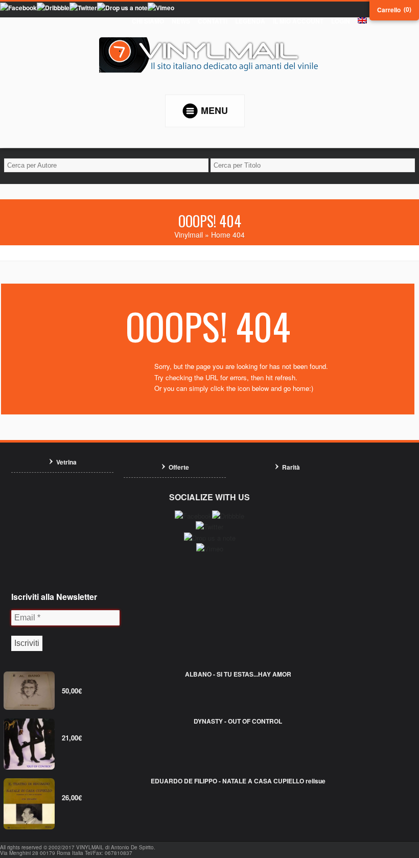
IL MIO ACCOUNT (298, 21)
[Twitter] (83, 7)
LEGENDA (250, 21)
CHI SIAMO (148, 21)
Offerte (179, 467)
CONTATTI (212, 21)
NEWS (181, 21)
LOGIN (340, 21)
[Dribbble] (53, 7)
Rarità (291, 467)
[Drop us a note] (122, 7)
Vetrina (66, 462)
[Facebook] (18, 7)
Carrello (389, 9)
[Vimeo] (161, 7)
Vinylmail (188, 234)
